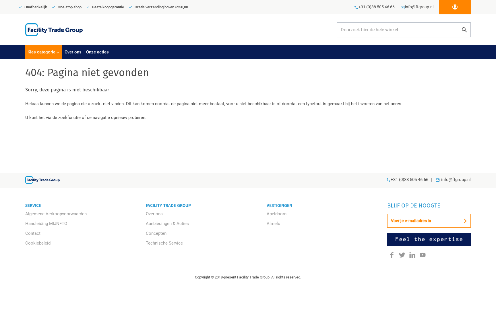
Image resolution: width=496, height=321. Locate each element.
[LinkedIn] (412, 254)
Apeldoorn (276, 213)
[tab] (43, 52)
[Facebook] (391, 254)
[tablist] (248, 52)
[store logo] (54, 29)
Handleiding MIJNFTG (46, 223)
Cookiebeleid (38, 243)
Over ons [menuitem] (73, 52)
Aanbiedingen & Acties (167, 223)
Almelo (273, 223)
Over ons (154, 213)
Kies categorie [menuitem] (41, 52)
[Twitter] (402, 254)
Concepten (156, 233)
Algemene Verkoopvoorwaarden (56, 213)
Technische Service (164, 243)
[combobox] (404, 29)
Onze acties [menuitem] (97, 52)
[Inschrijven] (464, 221)
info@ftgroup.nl (456, 179)
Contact (32, 233)
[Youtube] (422, 254)
